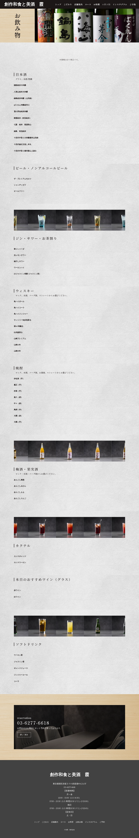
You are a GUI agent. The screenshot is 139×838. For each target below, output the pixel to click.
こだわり (68, 5)
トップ (58, 5)
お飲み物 (106, 5)
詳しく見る (24, 734)
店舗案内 (78, 5)
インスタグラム (120, 5)
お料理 (96, 5)
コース (88, 5)
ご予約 (133, 5)
